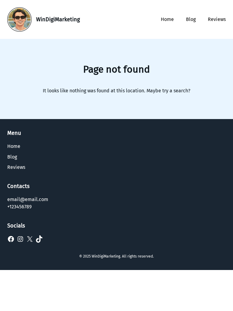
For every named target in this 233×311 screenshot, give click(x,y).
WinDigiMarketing (58, 19)
